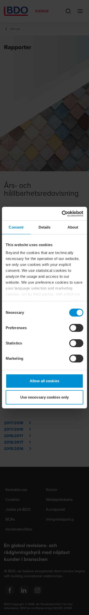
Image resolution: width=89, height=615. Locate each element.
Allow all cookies (44, 381)
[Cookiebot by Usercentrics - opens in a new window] (62, 214)
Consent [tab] (16, 227)
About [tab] (72, 227)
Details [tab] (45, 227)
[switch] (76, 328)
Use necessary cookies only (44, 397)
